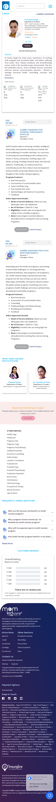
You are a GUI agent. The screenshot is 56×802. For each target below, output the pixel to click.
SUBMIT (28, 425)
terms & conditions (35, 415)
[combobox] (15, 410)
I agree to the (28, 415)
